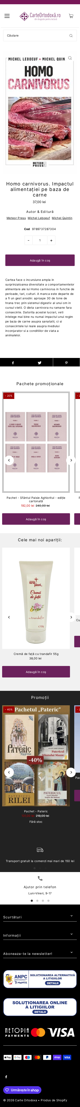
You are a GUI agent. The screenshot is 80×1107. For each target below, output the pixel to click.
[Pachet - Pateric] (36, 755)
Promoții (40, 697)
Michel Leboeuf (39, 218)
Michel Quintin (62, 218)
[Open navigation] (7, 16)
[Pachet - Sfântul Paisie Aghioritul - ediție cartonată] (36, 442)
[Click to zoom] (70, 58)
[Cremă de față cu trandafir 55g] (36, 598)
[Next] (71, 460)
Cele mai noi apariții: (40, 539)
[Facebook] (6, 1077)
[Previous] (9, 460)
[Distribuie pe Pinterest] (66, 362)
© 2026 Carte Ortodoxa (20, 1100)
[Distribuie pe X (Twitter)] (39, 362)
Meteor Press (16, 218)
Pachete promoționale (40, 383)
